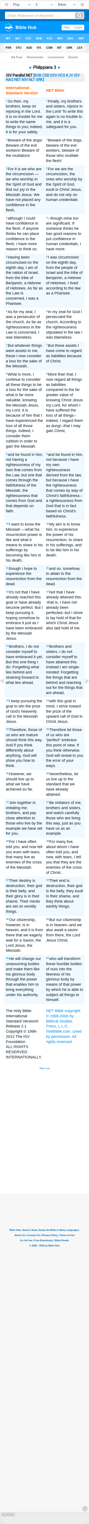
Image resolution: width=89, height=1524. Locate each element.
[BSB (37, 75)
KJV (69, 75)
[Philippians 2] (5, 691)
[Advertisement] (50, 1161)
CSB (45, 75)
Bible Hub (44, 1068)
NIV (25, 79)
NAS (9, 79)
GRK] (40, 79)
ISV (77, 75)
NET (17, 79)
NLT (32, 79)
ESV (53, 75)
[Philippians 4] (83, 691)
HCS (61, 75)
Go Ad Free (8, 1514)
